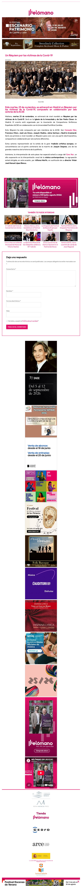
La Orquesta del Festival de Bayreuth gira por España (50, 228)
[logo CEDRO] (41, 829)
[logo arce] (41, 844)
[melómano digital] (41, 357)
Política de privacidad (30, 321)
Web (8, 311)
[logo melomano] (41, 799)
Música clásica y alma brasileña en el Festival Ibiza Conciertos (32, 228)
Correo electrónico (13, 301)
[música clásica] (41, 648)
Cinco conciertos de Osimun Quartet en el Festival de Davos (50, 245)
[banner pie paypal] (41, 883)
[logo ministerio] (41, 856)
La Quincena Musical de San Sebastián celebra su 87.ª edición (32, 245)
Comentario (11, 269)
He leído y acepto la (23, 321)
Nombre (9, 291)
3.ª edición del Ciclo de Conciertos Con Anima (13, 227)
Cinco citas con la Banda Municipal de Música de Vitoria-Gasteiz (13, 245)
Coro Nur (70, 154)
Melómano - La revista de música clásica (41, 12)
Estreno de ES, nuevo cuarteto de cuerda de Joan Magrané (69, 245)
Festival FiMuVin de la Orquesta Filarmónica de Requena (69, 228)
